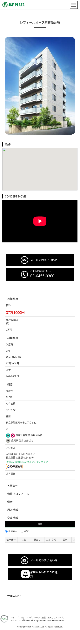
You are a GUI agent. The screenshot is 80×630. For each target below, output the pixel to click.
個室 (40, 524)
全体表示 (12, 531)
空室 (26, 531)
